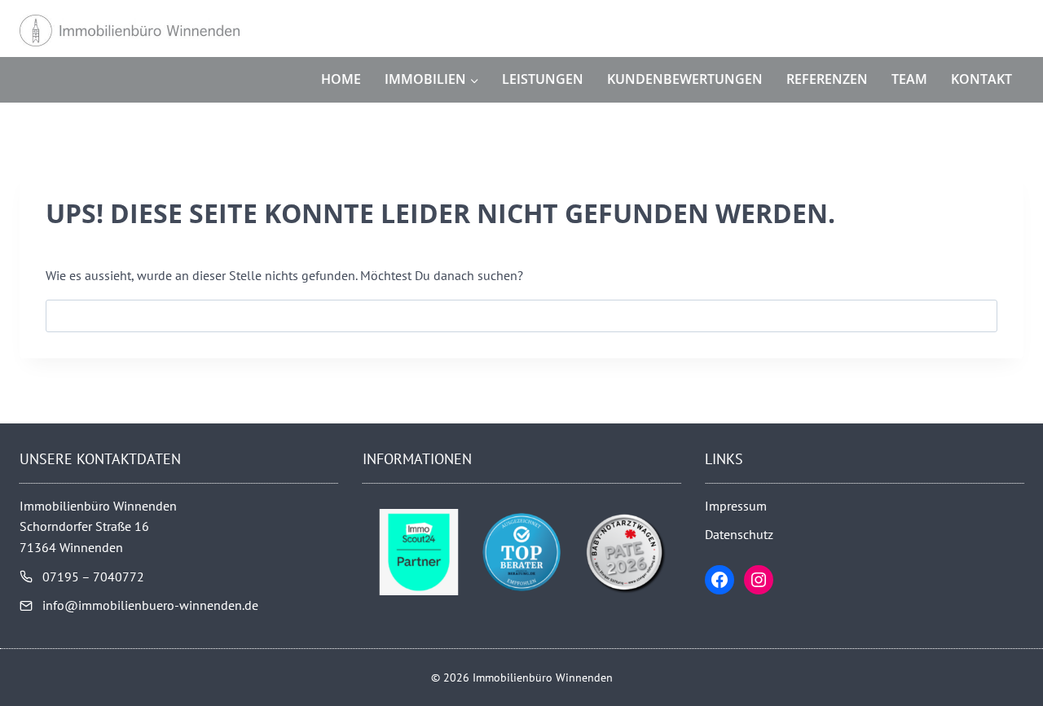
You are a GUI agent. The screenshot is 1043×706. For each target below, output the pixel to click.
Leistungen (542, 79)
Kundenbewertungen (685, 79)
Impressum (736, 506)
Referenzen (827, 79)
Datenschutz (739, 534)
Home (341, 79)
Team (909, 79)
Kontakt (981, 79)
